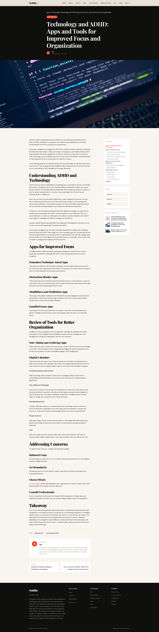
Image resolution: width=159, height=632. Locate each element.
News (84, 3)
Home (64, 3)
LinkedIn (109, 204)
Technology (56, 12)
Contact (113, 601)
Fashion (78, 3)
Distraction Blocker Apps (113, 154)
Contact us (72, 602)
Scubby (33, 2)
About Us (71, 596)
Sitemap (113, 604)
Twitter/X (109, 194)
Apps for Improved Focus (112, 150)
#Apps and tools (38, 533)
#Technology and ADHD (52, 533)
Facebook (109, 199)
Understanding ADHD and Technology (113, 146)
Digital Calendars (111, 167)
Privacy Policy (73, 599)
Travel (120, 3)
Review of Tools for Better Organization (112, 162)
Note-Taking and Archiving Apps (115, 165)
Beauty (71, 3)
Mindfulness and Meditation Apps (116, 156)
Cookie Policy (115, 598)
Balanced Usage (111, 172)
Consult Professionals (113, 179)
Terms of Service (116, 595)
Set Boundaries (111, 174)
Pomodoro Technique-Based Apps (116, 152)
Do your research (35, 484)
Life (115, 3)
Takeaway (108, 181)
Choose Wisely (111, 177)
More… (127, 3)
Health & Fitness (106, 3)
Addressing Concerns (111, 170)
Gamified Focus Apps (112, 159)
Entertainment (93, 3)
